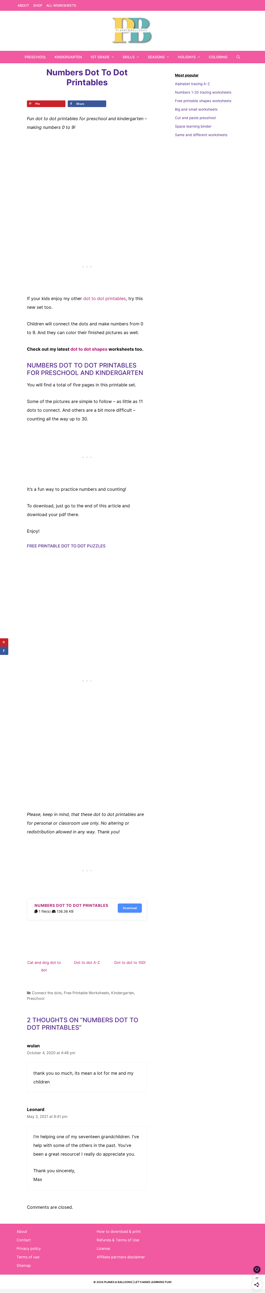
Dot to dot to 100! (130, 962)
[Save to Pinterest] (4, 642)
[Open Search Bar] (238, 57)
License (103, 1248)
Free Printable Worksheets (86, 993)
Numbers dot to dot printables (71, 905)
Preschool (35, 57)
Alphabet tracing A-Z (192, 84)
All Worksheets (61, 5)
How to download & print (119, 1231)
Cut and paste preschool (195, 118)
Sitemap (24, 1265)
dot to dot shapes (88, 349)
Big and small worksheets (196, 109)
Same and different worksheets (201, 135)
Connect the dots (47, 993)
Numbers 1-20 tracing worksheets (203, 92)
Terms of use (28, 1257)
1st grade (100, 57)
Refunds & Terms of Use (118, 1240)
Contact (24, 1240)
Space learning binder (193, 126)
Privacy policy (29, 1248)
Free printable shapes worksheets (203, 101)
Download (130, 908)
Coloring (218, 57)
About (23, 5)
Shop (37, 5)
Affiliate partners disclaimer (121, 1257)
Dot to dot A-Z (87, 962)
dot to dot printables (104, 298)
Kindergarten (68, 57)
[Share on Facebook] (4, 651)
